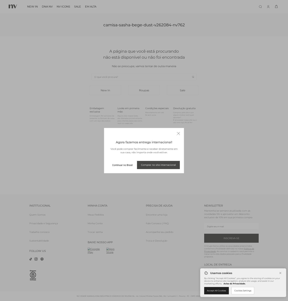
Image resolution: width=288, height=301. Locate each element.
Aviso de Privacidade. (235, 283)
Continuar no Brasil (122, 165)
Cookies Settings (242, 290)
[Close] (280, 273)
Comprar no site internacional (158, 164)
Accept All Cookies (216, 290)
